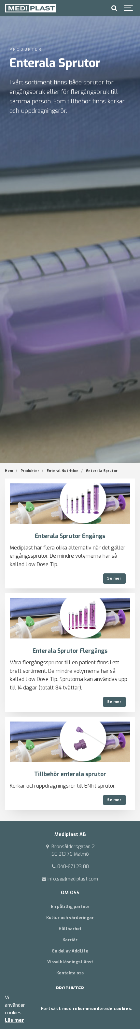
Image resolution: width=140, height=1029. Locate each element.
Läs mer (14, 1020)
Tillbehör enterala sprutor (70, 774)
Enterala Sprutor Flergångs (70, 651)
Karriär (70, 940)
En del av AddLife (70, 951)
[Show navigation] (128, 8)
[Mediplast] (30, 8)
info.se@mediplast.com (72, 879)
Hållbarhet (70, 929)
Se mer (114, 578)
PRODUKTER (70, 988)
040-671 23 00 (72, 866)
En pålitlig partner (70, 906)
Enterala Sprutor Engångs (70, 536)
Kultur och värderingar (70, 917)
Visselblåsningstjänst (70, 962)
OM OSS (70, 893)
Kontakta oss (70, 973)
